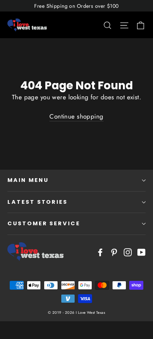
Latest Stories (37, 202)
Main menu (27, 180)
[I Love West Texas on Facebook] (100, 251)
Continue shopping (76, 116)
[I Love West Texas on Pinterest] (114, 251)
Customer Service (43, 223)
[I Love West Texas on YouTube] (141, 251)
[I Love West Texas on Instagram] (128, 251)
